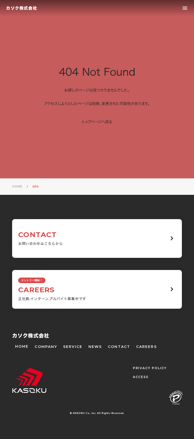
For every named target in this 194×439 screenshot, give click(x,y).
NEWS (95, 346)
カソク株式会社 (30, 335)
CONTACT (119, 346)
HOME (17, 186)
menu (185, 8)
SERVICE (72, 346)
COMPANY (46, 346)
